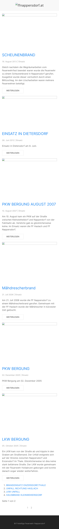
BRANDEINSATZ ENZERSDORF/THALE (26, 485)
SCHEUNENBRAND (18, 55)
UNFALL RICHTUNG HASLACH (22, 488)
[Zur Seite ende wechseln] (37, 506)
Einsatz (22, 61)
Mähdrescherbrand (19, 288)
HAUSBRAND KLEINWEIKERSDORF (24, 495)
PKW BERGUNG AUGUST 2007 (29, 204)
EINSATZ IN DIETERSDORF (25, 133)
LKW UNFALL (13, 491)
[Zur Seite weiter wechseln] (34, 506)
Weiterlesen (12, 90)
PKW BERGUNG (16, 368)
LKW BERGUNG (15, 439)
